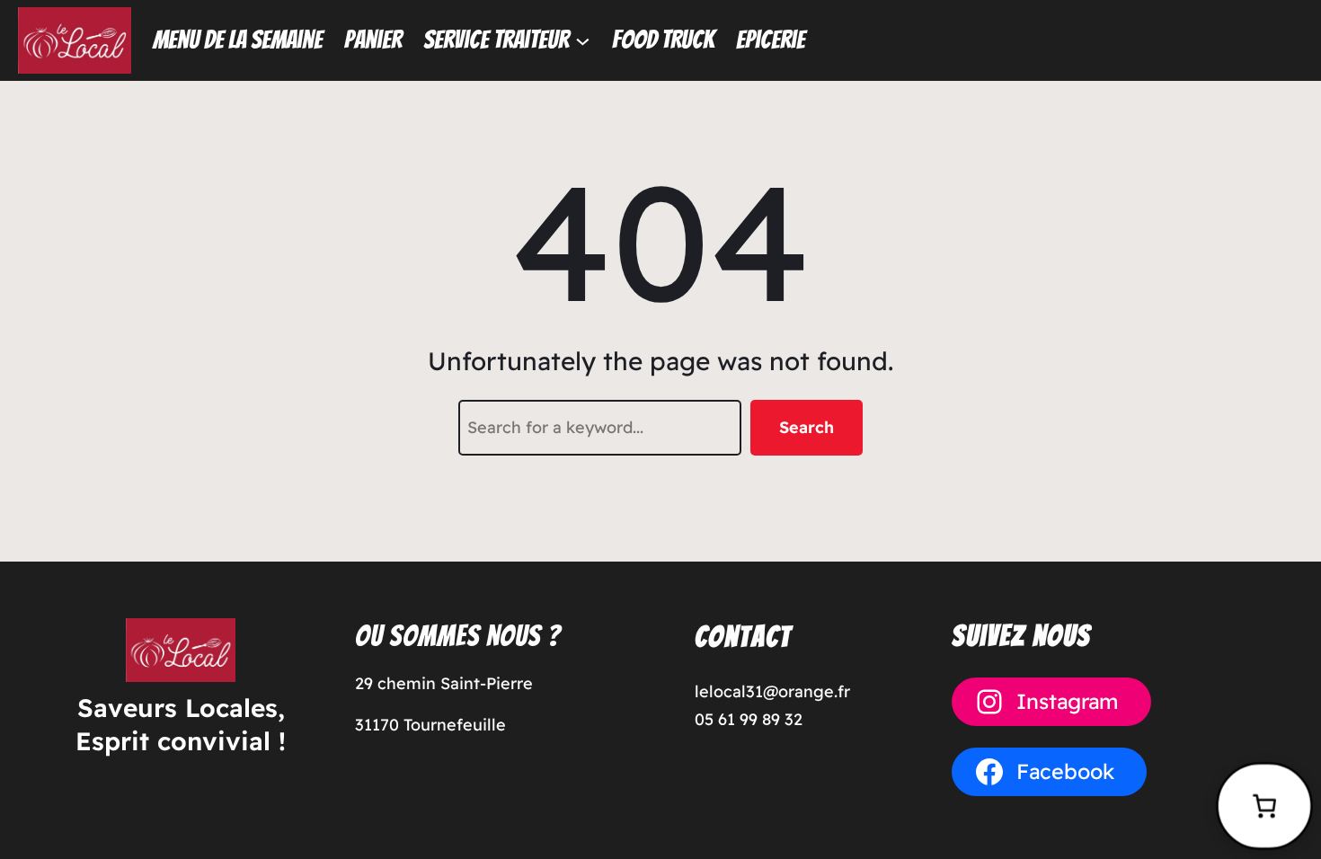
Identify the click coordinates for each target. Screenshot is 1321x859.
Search (806, 427)
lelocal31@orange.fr (772, 691)
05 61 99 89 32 (748, 719)
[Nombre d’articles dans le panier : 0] (1264, 806)
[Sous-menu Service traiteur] (582, 40)
